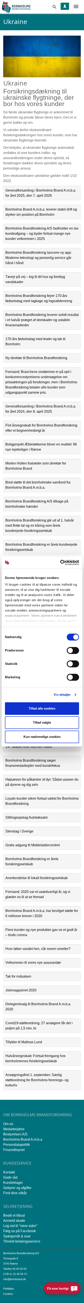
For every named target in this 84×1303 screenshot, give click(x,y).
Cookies (8, 1293)
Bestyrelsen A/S (15, 1134)
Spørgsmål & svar (17, 1236)
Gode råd (10, 1177)
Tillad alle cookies (42, 708)
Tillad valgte (42, 722)
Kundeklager (13, 1182)
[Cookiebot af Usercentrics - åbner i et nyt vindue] (60, 562)
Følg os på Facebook (19, 1231)
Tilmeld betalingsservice (21, 1241)
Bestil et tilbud (14, 1215)
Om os (8, 1124)
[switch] (73, 650)
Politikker (8, 1288)
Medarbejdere (14, 1129)
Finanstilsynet (14, 1150)
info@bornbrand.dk (14, 1279)
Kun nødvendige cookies (42, 737)
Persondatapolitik (16, 1144)
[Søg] (56, 7)
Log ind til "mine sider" (20, 1226)
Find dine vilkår (15, 1193)
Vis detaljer (62, 694)
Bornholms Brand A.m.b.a (22, 1139)
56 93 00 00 (19, 1268)
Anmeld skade (14, 1220)
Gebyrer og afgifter (17, 1188)
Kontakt (9, 1172)
